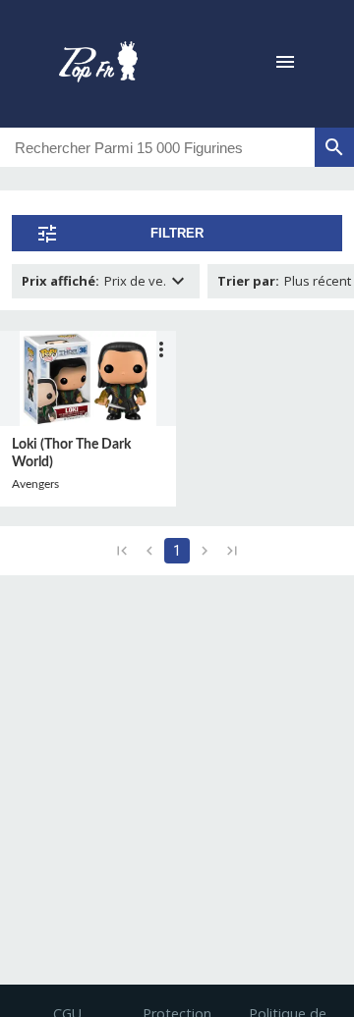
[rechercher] (334, 147)
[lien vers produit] (88, 378)
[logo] (98, 63)
